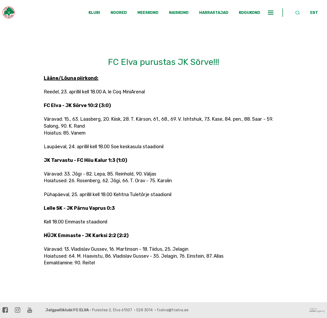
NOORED (119, 12)
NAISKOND (179, 12)
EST (314, 12)
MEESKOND (147, 12)
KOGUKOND (249, 12)
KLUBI (94, 12)
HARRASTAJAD (213, 12)
